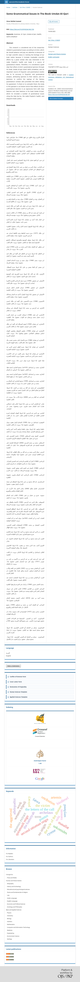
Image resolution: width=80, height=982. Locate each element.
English (8, 656)
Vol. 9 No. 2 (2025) (25, 7)
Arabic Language (53, 57)
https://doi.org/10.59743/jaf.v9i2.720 (22, 29)
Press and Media (12, 878)
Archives (14, 7)
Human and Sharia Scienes (57, 54)
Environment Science (13, 936)
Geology (9, 939)
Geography (10, 883)
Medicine (9, 930)
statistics (9, 921)
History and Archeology (14, 886)
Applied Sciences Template (17, 697)
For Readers (9, 853)
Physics (9, 913)
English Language (12, 901)
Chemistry (10, 916)
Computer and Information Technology (18, 927)
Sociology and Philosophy (14, 907)
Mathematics (11, 924)
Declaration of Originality (17, 687)
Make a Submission (13, 666)
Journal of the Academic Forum (19, 2)
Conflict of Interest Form (17, 677)
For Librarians (10, 859)
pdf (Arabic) (54, 21)
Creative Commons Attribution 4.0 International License (61, 77)
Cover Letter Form (15, 682)
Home (8, 7)
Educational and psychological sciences (18, 889)
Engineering (10, 933)
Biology (9, 918)
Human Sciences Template (17, 692)
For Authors (9, 856)
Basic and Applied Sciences (13, 910)
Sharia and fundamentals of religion (17, 892)
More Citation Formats (56, 98)
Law (8, 895)
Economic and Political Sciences (16, 904)
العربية (8, 653)
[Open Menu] (6, 2)
